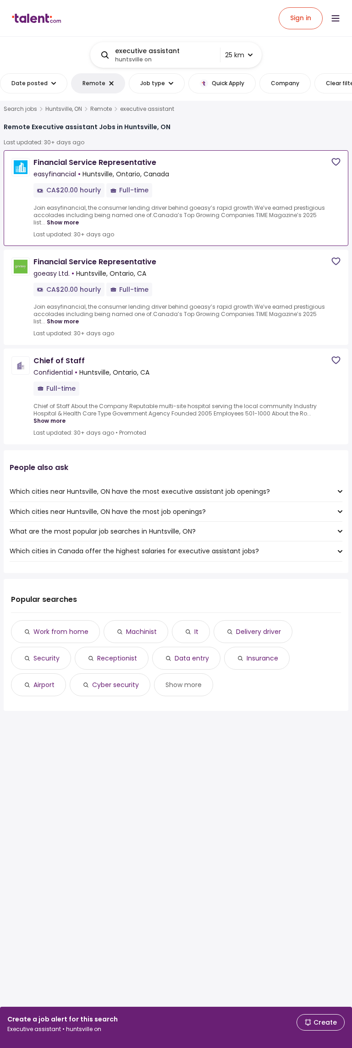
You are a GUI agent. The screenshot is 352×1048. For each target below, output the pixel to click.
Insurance (262, 658)
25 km (234, 55)
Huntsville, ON (63, 109)
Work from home (60, 631)
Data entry (192, 658)
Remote (101, 109)
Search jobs (20, 109)
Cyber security (115, 684)
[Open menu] (335, 18)
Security (46, 658)
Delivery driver (258, 631)
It (196, 631)
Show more (63, 222)
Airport (44, 684)
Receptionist (117, 658)
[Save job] (336, 162)
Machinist (141, 631)
